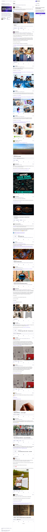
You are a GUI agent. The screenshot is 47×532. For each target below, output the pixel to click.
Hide (32, 74)
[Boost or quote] (18, 29)
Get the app (6, 530)
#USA (15, 97)
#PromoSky (19, 97)
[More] (33, 29)
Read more (14, 46)
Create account (40, 13)
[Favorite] (23, 29)
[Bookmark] (28, 29)
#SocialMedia (14, 122)
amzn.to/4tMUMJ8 (18, 95)
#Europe (17, 97)
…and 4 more (22, 440)
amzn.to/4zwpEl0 (18, 70)
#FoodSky (21, 122)
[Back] (13, 1)
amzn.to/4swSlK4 (18, 120)
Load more (23, 523)
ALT (22, 387)
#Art (13, 97)
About (4, 530)
